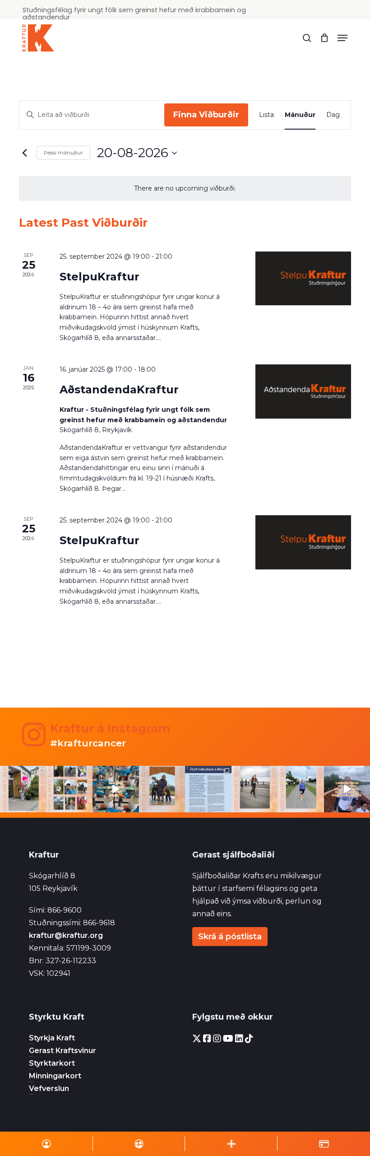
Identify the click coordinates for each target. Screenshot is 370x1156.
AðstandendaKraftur (119, 389)
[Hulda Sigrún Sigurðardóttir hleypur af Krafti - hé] (301, 789)
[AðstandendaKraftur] (303, 391)
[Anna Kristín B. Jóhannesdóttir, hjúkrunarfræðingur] (208, 789)
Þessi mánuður (63, 152)
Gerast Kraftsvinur (62, 1050)
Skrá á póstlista (230, 937)
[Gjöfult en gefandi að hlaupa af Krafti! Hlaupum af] (115, 789)
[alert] (185, 188)
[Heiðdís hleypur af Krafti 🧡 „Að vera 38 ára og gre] (23, 789)
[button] (342, 37)
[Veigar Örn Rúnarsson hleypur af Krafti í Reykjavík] (254, 789)
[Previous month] (24, 153)
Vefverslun (49, 1088)
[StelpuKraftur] (303, 278)
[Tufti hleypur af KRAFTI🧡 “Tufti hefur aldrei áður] (162, 789)
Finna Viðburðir (206, 115)
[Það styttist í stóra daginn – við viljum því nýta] (69, 789)
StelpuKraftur (99, 276)
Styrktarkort (52, 1063)
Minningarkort (55, 1076)
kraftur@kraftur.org (66, 935)
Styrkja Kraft (52, 1038)
